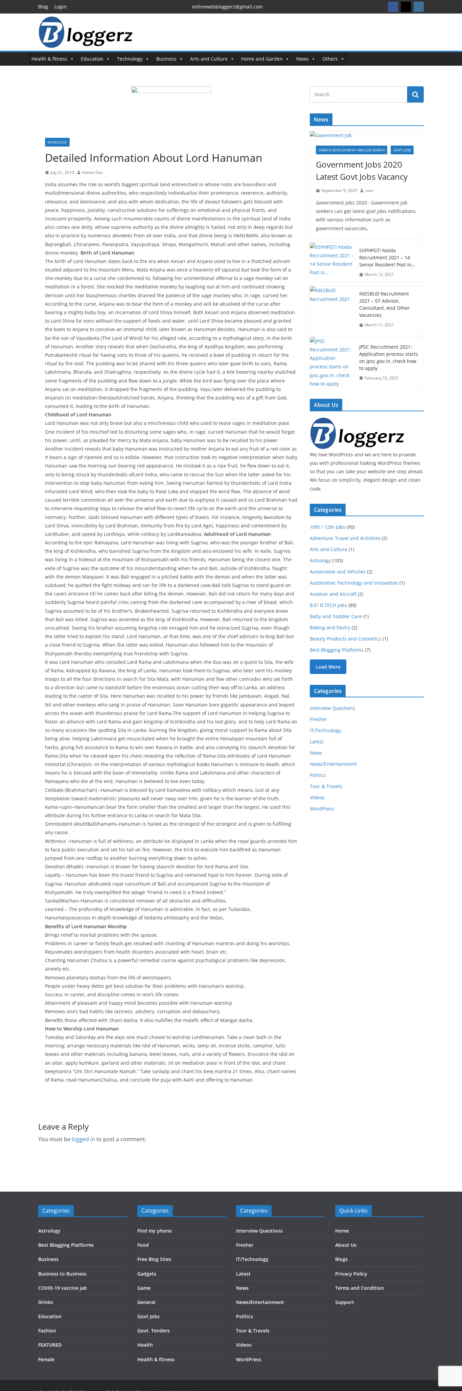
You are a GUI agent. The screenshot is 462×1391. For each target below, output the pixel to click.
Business (166, 59)
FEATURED (50, 1345)
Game (144, 1288)
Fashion (47, 1330)
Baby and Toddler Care (336, 616)
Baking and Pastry (330, 627)
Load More (328, 667)
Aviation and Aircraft (333, 594)
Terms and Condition (359, 1288)
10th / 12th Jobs (327, 527)
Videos (317, 797)
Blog (43, 6)
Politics (318, 775)
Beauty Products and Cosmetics (345, 638)
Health (145, 1345)
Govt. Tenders (153, 1330)
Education (92, 59)
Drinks (45, 1302)
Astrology (57, 142)
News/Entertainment (333, 764)
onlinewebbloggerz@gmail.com (227, 6)
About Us (345, 1245)
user (369, 190)
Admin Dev (92, 172)
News (302, 59)
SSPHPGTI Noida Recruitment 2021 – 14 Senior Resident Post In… (387, 257)
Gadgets (146, 1273)
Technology (130, 59)
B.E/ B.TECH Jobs (328, 605)
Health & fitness (49, 59)
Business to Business (62, 1273)
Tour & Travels (326, 786)
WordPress (322, 808)
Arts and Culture (209, 59)
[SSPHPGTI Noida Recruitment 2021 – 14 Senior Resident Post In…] (332, 262)
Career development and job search (352, 150)
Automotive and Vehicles (338, 571)
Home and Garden (262, 59)
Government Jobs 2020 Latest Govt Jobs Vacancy (362, 170)
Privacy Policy (351, 1273)
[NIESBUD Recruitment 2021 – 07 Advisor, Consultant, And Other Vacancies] (332, 309)
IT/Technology (325, 730)
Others (330, 59)
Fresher (318, 719)
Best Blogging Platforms (337, 650)
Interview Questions (332, 708)
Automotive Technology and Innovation (354, 583)
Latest (316, 741)
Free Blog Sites (154, 1259)
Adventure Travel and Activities (345, 538)
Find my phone (154, 1230)
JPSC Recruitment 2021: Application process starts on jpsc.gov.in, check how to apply (388, 357)
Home (342, 1230)
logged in (83, 1139)
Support (344, 1302)
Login (60, 6)
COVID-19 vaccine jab (62, 1288)
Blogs (341, 1259)
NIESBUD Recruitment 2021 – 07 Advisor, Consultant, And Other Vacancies (384, 304)
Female (46, 1359)
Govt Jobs (402, 150)
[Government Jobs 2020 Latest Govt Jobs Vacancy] (367, 135)
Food (143, 1245)
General (146, 1302)
